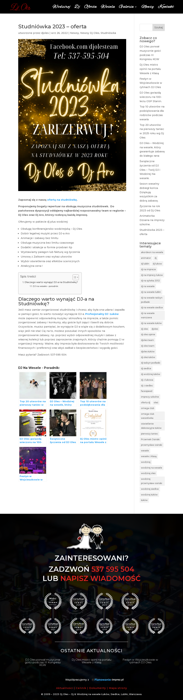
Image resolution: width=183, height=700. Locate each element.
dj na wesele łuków (151, 323)
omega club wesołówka (147, 416)
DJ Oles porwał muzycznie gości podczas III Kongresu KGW (43, 662)
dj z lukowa (147, 380)
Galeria (126, 7)
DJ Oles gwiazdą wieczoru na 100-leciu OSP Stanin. (151, 97)
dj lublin (145, 263)
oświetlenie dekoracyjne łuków (151, 425)
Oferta (90, 7)
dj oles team (147, 345)
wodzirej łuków (149, 494)
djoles (45, 33)
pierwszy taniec (149, 433)
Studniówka (108, 33)
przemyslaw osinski (151, 445)
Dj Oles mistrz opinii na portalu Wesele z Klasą (150, 69)
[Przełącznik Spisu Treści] (74, 277)
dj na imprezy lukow (152, 275)
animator (146, 258)
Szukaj (158, 27)
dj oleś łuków (148, 357)
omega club (147, 408)
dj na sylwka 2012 (150, 280)
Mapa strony (118, 688)
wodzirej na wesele (151, 467)
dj (156, 258)
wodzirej (145, 462)
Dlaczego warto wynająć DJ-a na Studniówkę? (51, 282)
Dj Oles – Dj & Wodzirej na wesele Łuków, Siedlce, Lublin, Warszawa (101, 694)
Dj (77, 7)
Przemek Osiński (150, 439)
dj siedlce (146, 368)
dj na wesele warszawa (148, 315)
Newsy (147, 7)
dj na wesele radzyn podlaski (151, 299)
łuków (144, 500)
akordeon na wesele (152, 252)
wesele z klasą (149, 456)
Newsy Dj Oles (89, 33)
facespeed (146, 391)
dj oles (144, 329)
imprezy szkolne (150, 396)
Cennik (81, 688)
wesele (145, 450)
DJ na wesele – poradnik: (45, 286)
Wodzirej (62, 7)
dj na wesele (148, 286)
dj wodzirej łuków (150, 374)
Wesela (108, 7)
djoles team (147, 340)
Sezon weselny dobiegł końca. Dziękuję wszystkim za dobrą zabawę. (149, 192)
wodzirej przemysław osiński (151, 481)
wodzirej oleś (148, 473)
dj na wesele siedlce (152, 307)
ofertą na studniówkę (62, 199)
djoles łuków (148, 351)
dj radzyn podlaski (150, 362)
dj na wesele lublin (151, 292)
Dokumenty (97, 688)
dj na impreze (148, 269)
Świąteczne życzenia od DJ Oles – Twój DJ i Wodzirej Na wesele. (150, 170)
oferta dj (145, 402)
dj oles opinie (148, 334)
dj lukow (157, 263)
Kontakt (166, 7)
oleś (156, 402)
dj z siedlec (147, 385)
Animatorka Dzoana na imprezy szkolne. (152, 220)
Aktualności (64, 688)
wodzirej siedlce (150, 489)
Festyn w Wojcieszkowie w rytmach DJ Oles (151, 83)
